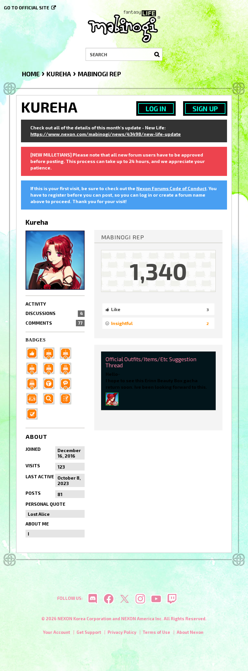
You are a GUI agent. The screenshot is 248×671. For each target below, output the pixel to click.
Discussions (54, 313)
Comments (54, 323)
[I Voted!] (34, 413)
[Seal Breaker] (50, 383)
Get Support (89, 632)
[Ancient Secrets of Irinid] (67, 368)
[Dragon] (34, 383)
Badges (36, 340)
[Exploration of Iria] (50, 368)
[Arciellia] (112, 398)
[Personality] (34, 398)
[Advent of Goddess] (50, 352)
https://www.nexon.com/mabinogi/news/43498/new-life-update (105, 134)
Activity (36, 304)
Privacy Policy (122, 632)
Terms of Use (156, 632)
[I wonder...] (50, 398)
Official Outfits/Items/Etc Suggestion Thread (151, 362)
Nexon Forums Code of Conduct (171, 188)
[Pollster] (67, 398)
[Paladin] (67, 352)
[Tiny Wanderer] (67, 383)
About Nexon (190, 632)
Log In (156, 108)
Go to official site (26, 7)
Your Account (56, 632)
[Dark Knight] (34, 368)
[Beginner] (34, 352)
